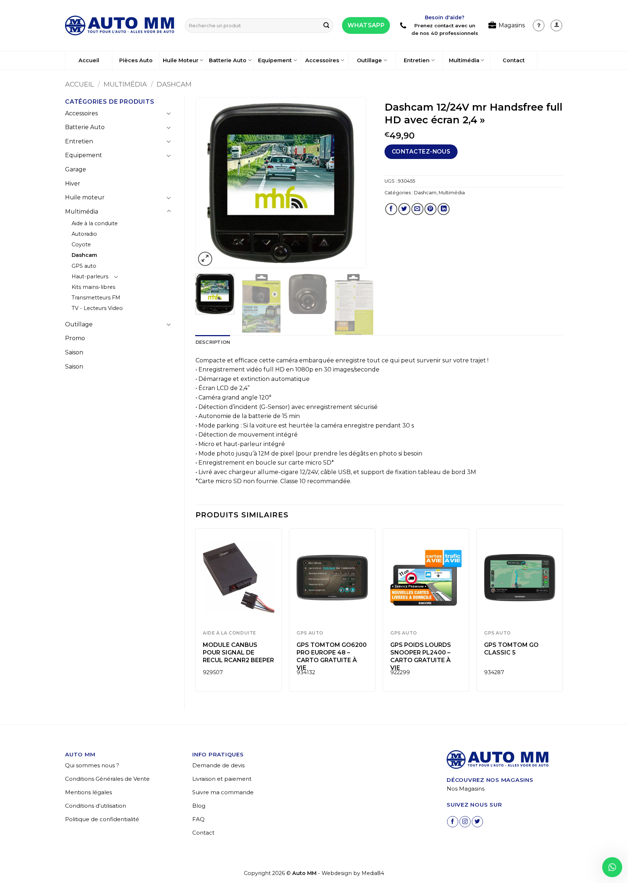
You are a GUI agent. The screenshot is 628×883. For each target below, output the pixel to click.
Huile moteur (85, 197)
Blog (198, 805)
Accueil (88, 60)
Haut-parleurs (90, 276)
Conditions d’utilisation (95, 805)
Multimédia (464, 60)
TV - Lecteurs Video (97, 308)
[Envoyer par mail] (417, 209)
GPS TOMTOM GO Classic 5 (511, 648)
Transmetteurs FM (96, 297)
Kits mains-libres (93, 287)
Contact (514, 60)
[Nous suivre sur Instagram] (465, 821)
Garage (75, 169)
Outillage (369, 60)
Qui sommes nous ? (92, 765)
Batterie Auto (227, 60)
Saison (74, 352)
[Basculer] (169, 113)
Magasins (512, 25)
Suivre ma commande (223, 792)
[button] (556, 25)
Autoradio (84, 234)
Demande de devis (218, 765)
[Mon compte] (538, 25)
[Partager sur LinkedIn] (444, 209)
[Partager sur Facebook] (391, 209)
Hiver (72, 183)
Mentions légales (88, 792)
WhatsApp (366, 25)
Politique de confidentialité (102, 819)
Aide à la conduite (95, 223)
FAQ (198, 819)
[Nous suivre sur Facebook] (452, 821)
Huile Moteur (180, 60)
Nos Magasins (465, 788)
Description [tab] (213, 342)
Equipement (275, 60)
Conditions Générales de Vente (107, 778)
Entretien (417, 60)
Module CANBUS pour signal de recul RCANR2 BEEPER (238, 652)
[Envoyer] (326, 25)
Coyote (81, 244)
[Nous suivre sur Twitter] (477, 821)
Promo (75, 338)
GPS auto (84, 266)
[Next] (353, 183)
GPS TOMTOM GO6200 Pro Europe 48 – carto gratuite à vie (332, 656)
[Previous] (208, 183)
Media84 (373, 873)
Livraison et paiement (221, 778)
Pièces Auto (136, 60)
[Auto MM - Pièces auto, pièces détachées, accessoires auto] (119, 25)
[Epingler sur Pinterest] (430, 209)
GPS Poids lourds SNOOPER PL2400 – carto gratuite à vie (420, 656)
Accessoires (322, 60)
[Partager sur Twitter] (404, 209)
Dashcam (174, 84)
